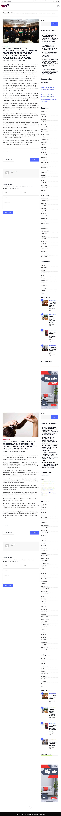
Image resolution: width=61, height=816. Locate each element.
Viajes (42, 293)
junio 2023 (43, 208)
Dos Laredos (44, 267)
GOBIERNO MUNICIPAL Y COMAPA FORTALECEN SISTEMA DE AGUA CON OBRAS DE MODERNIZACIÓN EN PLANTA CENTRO (49, 46)
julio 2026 (43, 114)
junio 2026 (43, 116)
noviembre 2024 (45, 165)
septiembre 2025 (45, 139)
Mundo (42, 275)
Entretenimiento (45, 272)
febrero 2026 (44, 126)
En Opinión (43, 270)
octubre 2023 (44, 198)
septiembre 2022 (45, 231)
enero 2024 (43, 190)
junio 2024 (43, 177)
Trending (43, 290)
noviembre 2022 (45, 226)
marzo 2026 (44, 124)
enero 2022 (43, 251)
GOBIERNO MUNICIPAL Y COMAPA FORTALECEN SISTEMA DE (52, 319)
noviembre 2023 (45, 195)
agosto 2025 (44, 142)
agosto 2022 (44, 233)
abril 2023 (43, 213)
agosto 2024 (44, 172)
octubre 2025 (44, 137)
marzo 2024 (44, 185)
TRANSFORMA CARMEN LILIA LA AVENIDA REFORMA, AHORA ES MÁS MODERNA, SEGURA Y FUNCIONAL (50, 72)
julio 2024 (43, 175)
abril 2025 (43, 152)
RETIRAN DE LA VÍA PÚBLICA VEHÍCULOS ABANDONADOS (47, 88)
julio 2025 (43, 144)
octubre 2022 (44, 228)
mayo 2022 (43, 241)
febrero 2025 (44, 157)
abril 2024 (43, 182)
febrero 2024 (44, 188)
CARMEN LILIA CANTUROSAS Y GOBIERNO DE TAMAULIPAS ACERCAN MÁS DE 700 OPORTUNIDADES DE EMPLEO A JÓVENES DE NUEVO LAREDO (50, 63)
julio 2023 (43, 205)
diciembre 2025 (44, 132)
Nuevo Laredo (9, 12)
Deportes (43, 265)
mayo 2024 (43, 180)
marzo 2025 (44, 154)
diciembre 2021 (44, 254)
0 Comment (22, 60)
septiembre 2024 (45, 170)
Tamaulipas (44, 285)
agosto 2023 (44, 203)
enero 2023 (43, 221)
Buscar (42, 20)
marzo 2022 (44, 246)
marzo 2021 (44, 256)
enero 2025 (43, 160)
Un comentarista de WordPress (48, 99)
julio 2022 (43, 236)
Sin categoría (44, 283)
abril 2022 (43, 243)
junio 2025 (43, 147)
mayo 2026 (43, 119)
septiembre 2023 (45, 200)
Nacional (43, 278)
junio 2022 (43, 238)
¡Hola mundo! (44, 101)
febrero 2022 (44, 249)
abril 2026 (43, 121)
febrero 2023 (44, 218)
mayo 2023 (43, 210)
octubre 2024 (44, 167)
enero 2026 (43, 129)
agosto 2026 (44, 111)
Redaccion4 (6, 60)
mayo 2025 (43, 149)
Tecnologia (43, 288)
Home (4, 12)
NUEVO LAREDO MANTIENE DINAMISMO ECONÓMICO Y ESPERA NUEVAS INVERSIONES (49, 55)
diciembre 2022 (44, 223)
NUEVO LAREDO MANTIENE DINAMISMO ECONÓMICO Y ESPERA (52, 334)
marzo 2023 (44, 216)
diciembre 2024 (44, 162)
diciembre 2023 (44, 193)
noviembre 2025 (45, 134)
